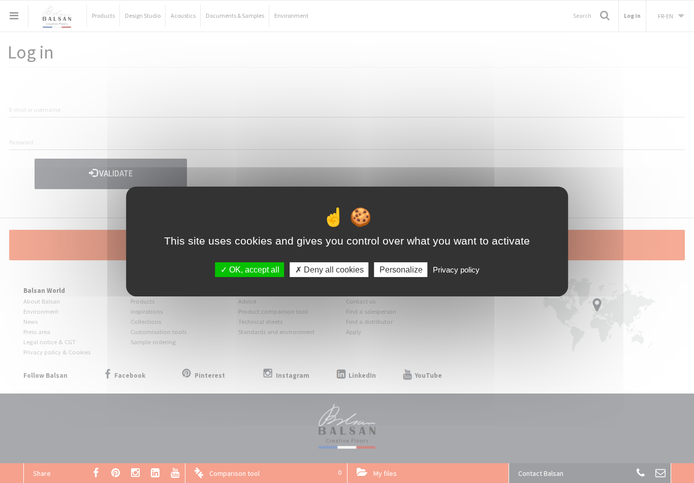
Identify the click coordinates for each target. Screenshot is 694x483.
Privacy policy (456, 269)
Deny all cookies (333, 269)
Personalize (401, 269)
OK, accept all (253, 269)
